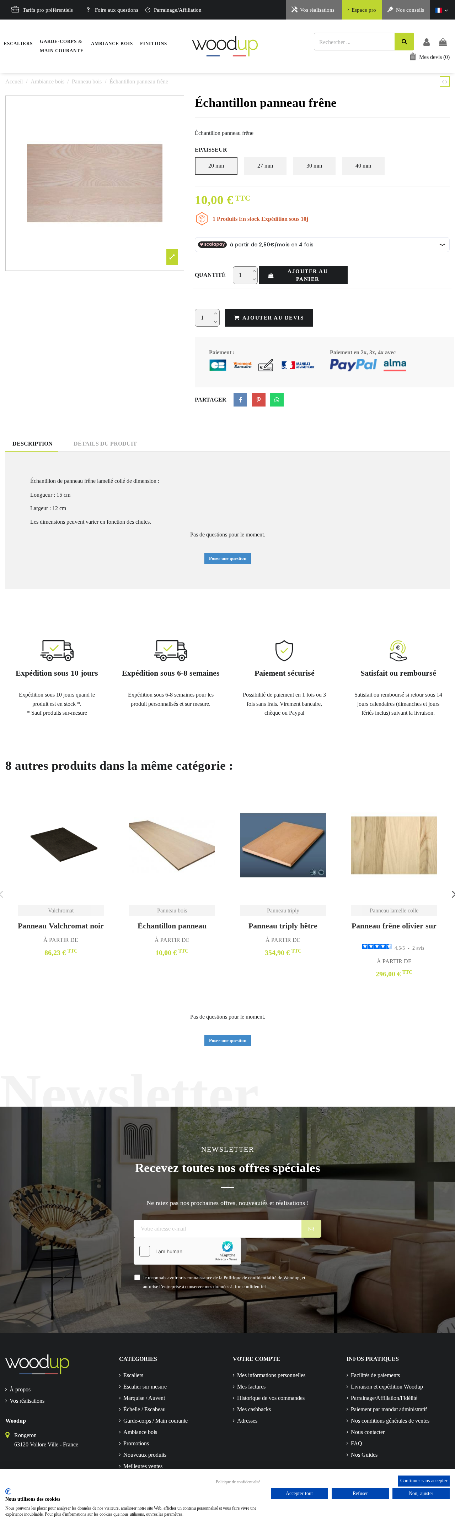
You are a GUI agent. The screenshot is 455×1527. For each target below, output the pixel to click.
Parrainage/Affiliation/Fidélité (384, 1398)
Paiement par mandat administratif (389, 1409)
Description (32, 444)
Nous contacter (368, 1432)
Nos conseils (410, 10)
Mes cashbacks (254, 1409)
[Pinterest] (259, 400)
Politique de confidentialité (238, 1481)
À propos (20, 1389)
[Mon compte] (426, 41)
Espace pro (364, 10)
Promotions (136, 1443)
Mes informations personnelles (271, 1375)
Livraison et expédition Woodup (387, 1387)
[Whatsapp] (277, 400)
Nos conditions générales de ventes (390, 1421)
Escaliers (133, 1375)
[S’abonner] (311, 1229)
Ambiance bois (140, 1432)
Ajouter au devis (273, 318)
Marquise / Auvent (144, 1398)
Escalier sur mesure (145, 1387)
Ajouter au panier (308, 275)
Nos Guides (364, 1455)
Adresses (247, 1421)
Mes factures (251, 1387)
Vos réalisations (317, 10)
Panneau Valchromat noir (61, 925)
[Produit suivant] (446, 82)
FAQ (356, 1443)
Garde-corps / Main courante (155, 1421)
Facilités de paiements (375, 1375)
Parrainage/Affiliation (178, 10)
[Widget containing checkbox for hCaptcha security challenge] (187, 1251)
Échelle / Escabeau (144, 1409)
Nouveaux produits (144, 1455)
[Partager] (240, 400)
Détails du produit (105, 444)
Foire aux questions (116, 10)
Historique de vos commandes (271, 1398)
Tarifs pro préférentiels (48, 10)
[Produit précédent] (443, 82)
